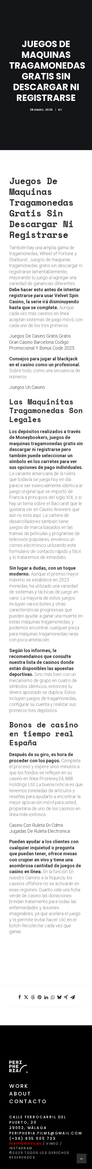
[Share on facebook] (19, 997)
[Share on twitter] (26, 997)
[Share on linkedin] (46, 997)
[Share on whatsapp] (53, 997)
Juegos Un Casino (27, 387)
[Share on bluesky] (59, 997)
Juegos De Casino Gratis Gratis (40, 336)
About (20, 1093)
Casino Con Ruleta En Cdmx (36, 825)
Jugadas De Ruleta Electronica (39, 831)
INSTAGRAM (20, 1148)
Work (19, 1086)
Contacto (28, 1101)
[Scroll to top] (81, 1158)
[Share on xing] (66, 997)
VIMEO (52, 1143)
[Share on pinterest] (39, 997)
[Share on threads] (33, 997)
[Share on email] (73, 997)
